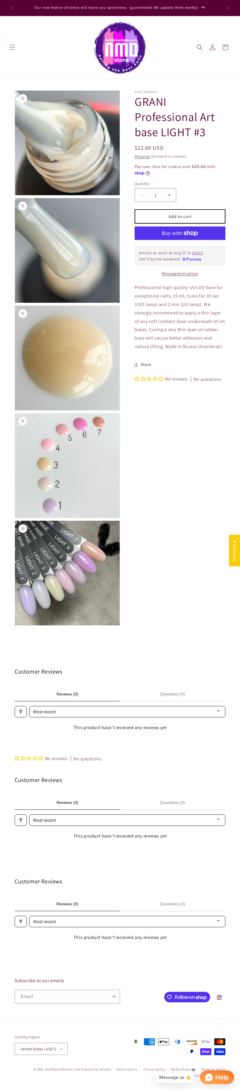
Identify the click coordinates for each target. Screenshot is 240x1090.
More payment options (180, 273)
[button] (12, 47)
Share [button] (145, 364)
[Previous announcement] (11, 7)
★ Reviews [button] (235, 550)
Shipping (142, 156)
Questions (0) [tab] (172, 694)
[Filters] (21, 711)
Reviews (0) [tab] (67, 694)
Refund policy (127, 1069)
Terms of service (183, 1069)
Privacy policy (154, 1069)
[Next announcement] (228, 7)
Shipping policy (213, 1069)
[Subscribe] (113, 997)
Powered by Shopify (96, 1069)
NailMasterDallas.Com (62, 1069)
